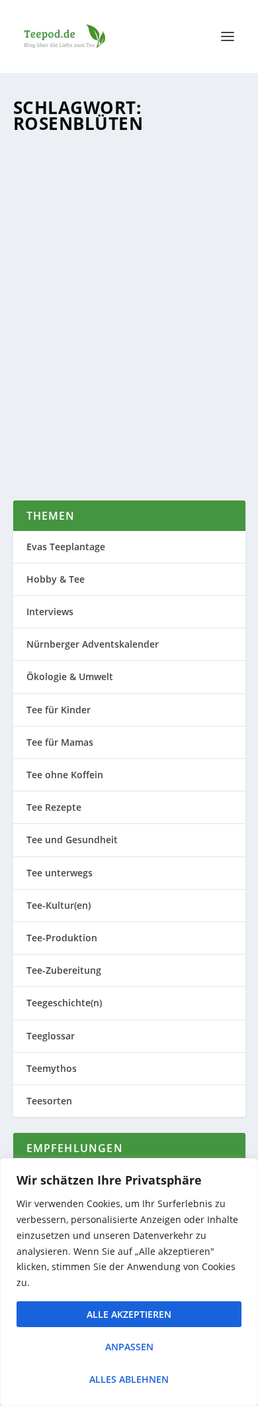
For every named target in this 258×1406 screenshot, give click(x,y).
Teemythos (51, 1068)
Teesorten (195, 335)
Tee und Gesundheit (72, 839)
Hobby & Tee (55, 579)
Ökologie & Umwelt (69, 676)
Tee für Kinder (58, 709)
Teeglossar (50, 1035)
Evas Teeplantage (65, 546)
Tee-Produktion (61, 937)
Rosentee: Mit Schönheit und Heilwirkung (116, 308)
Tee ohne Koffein (64, 774)
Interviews (49, 611)
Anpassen (129, 1346)
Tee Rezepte (53, 807)
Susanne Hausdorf (76, 335)
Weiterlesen (69, 441)
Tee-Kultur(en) (58, 905)
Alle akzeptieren (129, 1314)
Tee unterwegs (59, 872)
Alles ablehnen (129, 1379)
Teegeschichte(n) (64, 1002)
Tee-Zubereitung (107, 349)
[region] (129, 1282)
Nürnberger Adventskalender (92, 644)
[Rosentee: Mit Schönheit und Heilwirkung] (129, 212)
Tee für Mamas (59, 742)
